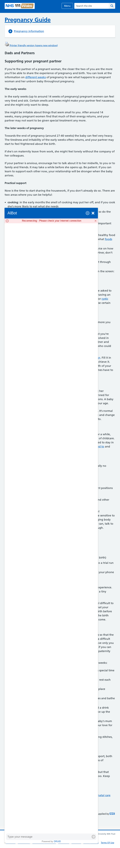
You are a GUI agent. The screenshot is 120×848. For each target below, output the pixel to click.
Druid (57, 841)
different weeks (35, 77)
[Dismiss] (95, 220)
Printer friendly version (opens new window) (33, 45)
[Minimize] (93, 213)
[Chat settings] (88, 213)
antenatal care (101, 795)
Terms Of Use (107, 842)
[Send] (93, 837)
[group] (51, 528)
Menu (67, 5)
